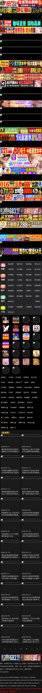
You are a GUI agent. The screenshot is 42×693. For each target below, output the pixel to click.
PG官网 (11, 377)
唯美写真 (29, 296)
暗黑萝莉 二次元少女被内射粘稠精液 (31, 619)
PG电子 (3, 382)
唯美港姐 (29, 275)
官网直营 (26, 377)
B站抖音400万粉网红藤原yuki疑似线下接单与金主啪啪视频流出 (31, 599)
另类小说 (11, 312)
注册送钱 (10, 382)
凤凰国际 (19, 387)
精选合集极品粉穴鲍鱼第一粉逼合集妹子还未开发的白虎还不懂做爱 (30, 493)
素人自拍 (38, 269)
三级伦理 (11, 269)
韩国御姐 (20, 275)
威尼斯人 (3, 377)
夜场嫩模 (27, 397)
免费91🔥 (13, 422)
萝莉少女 (38, 264)
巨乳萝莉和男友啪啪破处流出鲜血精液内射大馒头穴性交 (30, 515)
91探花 (19, 280)
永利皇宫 (29, 402)
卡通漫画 (11, 296)
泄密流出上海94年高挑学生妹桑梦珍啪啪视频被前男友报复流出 (31, 451)
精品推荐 (11, 264)
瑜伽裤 (28, 291)
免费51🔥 (30, 407)
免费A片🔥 (21, 422)
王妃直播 (34, 392)
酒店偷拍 (18, 392)
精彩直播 (3, 392)
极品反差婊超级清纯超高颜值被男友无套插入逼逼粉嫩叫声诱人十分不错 (9, 558)
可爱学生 (29, 285)
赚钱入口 (13, 428)
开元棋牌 (18, 377)
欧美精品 (29, 264)
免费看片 (14, 417)
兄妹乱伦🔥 (31, 422)
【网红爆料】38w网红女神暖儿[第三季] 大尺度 (30, 642)
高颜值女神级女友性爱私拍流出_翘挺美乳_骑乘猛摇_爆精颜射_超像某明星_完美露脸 (30, 558)
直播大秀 (29, 417)
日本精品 (20, 269)
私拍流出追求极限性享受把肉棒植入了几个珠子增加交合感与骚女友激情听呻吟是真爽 (9, 600)
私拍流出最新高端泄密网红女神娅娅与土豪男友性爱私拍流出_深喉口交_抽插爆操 (31, 579)
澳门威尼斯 (4, 422)
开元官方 (13, 412)
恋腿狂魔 (38, 285)
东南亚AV (37, 275)
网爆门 (37, 296)
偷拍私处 (11, 397)
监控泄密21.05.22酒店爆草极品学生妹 (10, 535)
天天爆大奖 (21, 412)
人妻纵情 (29, 307)
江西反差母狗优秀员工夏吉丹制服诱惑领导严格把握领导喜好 (30, 536)
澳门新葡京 (4, 402)
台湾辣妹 (11, 275)
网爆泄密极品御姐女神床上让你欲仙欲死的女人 (9, 493)
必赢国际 (11, 387)
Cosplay (28, 269)
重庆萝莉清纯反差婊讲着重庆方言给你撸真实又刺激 (9, 451)
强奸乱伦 (20, 264)
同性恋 (37, 301)
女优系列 (20, 285)
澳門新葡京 (21, 402)
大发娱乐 (13, 402)
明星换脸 (20, 291)
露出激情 (20, 296)
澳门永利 (34, 377)
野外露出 (38, 280)
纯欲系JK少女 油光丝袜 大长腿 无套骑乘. (10, 619)
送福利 (26, 382)
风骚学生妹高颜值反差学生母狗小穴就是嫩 (9, 577)
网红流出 (29, 280)
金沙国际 (30, 412)
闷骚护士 (38, 291)
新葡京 (33, 382)
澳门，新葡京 (5, 417)
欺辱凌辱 (11, 280)
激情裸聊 (22, 407)
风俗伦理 (38, 307)
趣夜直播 (19, 397)
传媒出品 (11, 301)
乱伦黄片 (3, 397)
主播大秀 (26, 392)
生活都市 (11, 307)
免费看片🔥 (4, 407)
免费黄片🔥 (4, 428)
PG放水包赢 (28, 387)
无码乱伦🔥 (4, 412)
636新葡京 (13, 407)
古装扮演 (11, 285)
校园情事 (20, 307)
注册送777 (19, 382)
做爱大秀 (22, 417)
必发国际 (35, 397)
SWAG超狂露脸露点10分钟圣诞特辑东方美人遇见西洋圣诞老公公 (9, 642)
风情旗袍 (11, 291)
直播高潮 (36, 387)
